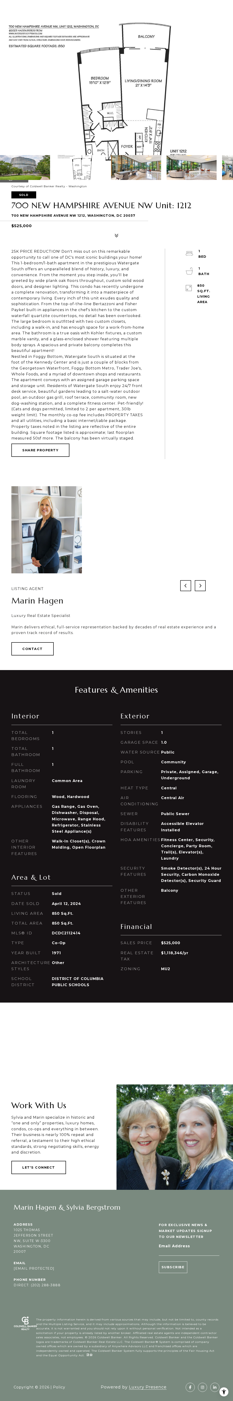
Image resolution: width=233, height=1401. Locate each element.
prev (185, 585)
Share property (40, 450)
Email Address (174, 1246)
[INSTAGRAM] (202, 1387)
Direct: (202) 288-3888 (37, 1285)
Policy (59, 1387)
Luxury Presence (148, 1387)
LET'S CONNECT (38, 1167)
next (200, 585)
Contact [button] (32, 649)
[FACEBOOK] (190, 1387)
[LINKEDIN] (214, 1387)
